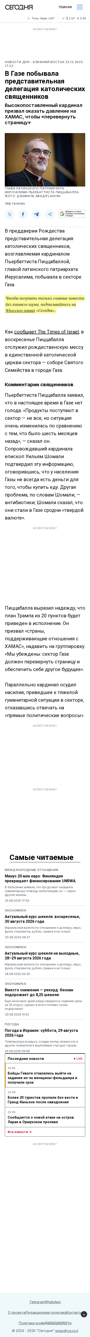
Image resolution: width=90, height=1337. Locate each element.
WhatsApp (52, 1302)
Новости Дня (17, 62)
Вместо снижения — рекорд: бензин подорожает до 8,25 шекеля (39, 992)
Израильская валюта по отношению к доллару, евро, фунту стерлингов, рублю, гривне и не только (43, 929)
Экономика (15, 910)
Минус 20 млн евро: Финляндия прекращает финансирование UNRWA (40, 878)
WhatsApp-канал (20, 310)
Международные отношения (31, 870)
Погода (12, 1024)
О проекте (17, 1312)
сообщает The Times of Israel (46, 332)
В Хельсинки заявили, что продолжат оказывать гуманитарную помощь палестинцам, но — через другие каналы (40, 891)
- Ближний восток (47, 62)
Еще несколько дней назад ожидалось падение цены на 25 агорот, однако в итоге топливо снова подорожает (43, 1004)
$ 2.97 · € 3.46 (76, 18)
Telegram (36, 1302)
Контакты (74, 1312)
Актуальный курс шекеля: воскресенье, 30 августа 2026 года (42, 919)
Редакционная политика (46, 1312)
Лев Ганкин (15, 203)
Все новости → (20, 1132)
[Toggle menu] (79, 7)
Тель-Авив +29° (43, 18)
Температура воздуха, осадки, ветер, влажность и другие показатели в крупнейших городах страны (41, 1043)
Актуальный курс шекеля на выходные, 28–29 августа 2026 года (42, 955)
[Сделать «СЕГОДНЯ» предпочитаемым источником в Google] (72, 214)
